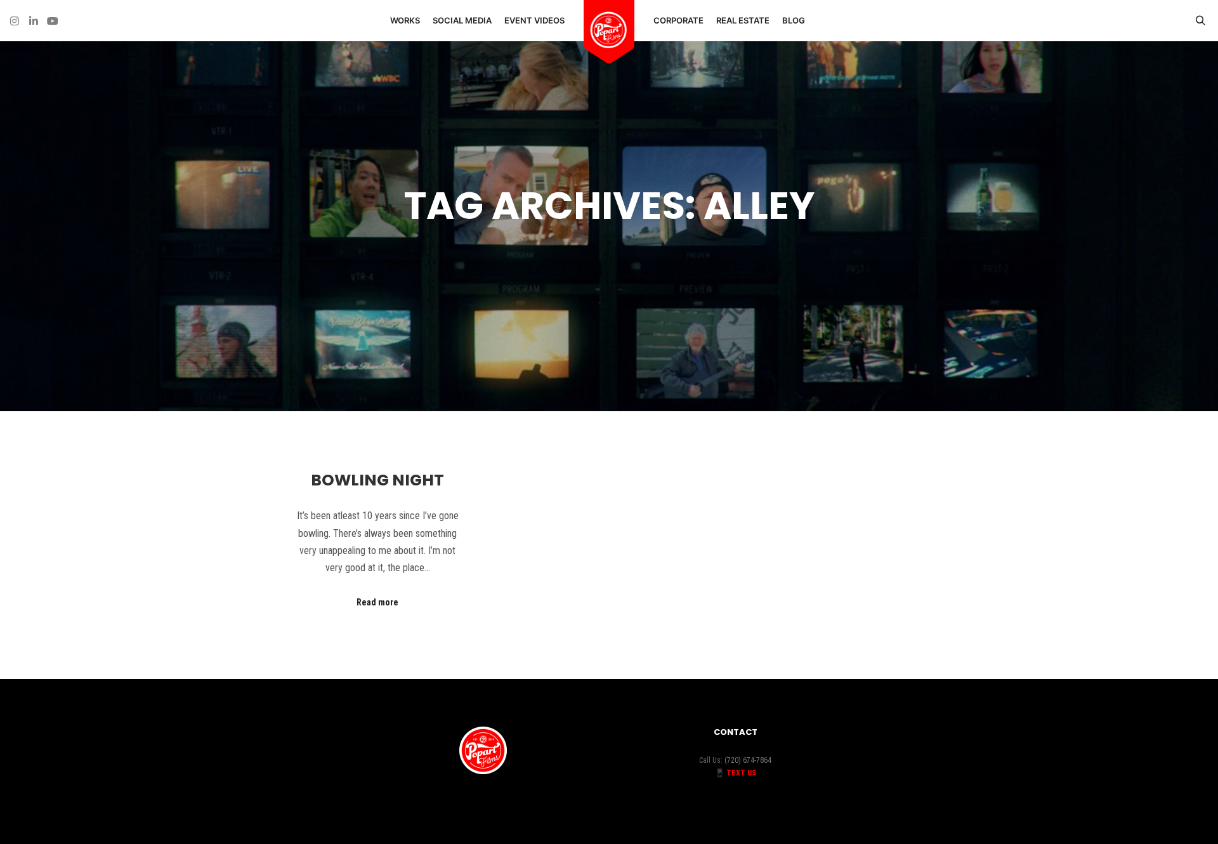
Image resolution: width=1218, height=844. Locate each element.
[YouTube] (52, 21)
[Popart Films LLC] (609, 30)
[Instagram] (14, 21)
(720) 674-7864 (747, 760)
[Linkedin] (33, 21)
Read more (377, 602)
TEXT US (741, 772)
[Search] (1200, 21)
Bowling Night (377, 480)
